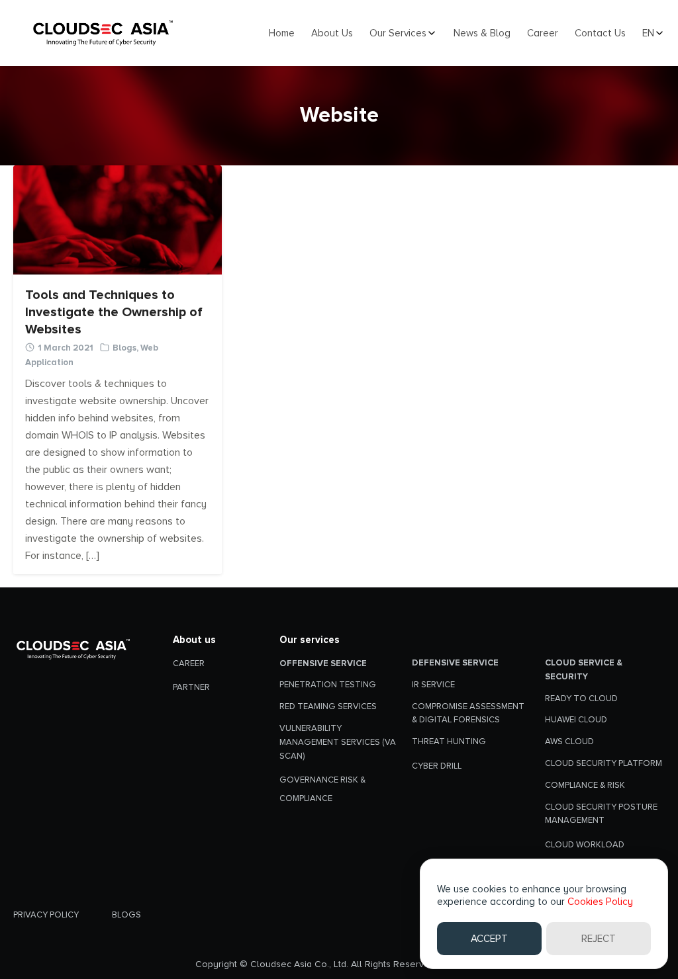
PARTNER (191, 687)
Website (339, 115)
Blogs (124, 348)
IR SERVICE (433, 684)
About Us (332, 33)
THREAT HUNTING (449, 741)
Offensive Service (323, 663)
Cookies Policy (600, 902)
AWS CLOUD (569, 741)
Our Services (397, 33)
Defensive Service (455, 663)
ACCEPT (489, 939)
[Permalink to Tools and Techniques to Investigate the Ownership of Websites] (117, 219)
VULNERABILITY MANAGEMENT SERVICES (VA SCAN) (337, 742)
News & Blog (482, 33)
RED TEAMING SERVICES (328, 706)
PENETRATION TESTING (327, 684)
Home (282, 33)
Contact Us (600, 33)
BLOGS (126, 915)
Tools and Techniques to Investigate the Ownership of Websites (114, 312)
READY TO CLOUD (581, 698)
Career (542, 33)
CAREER (189, 663)
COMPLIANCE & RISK (585, 785)
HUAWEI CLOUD (576, 719)
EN (648, 33)
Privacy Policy (46, 915)
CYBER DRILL (436, 766)
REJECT (598, 939)
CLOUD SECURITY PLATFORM (603, 763)
